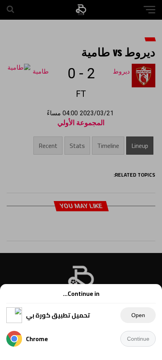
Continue (138, 339)
